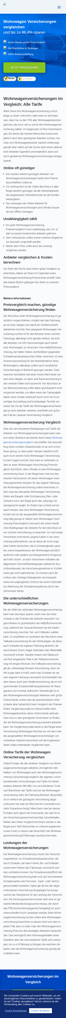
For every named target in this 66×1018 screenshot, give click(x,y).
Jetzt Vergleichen (24, 67)
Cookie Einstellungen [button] (16, 1010)
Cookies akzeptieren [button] (40, 1010)
